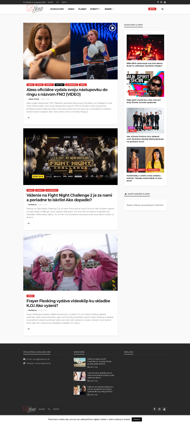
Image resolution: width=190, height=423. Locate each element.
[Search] (162, 9)
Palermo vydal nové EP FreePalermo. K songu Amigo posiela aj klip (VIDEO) (99, 361)
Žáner (108, 9)
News (30, 85)
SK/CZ (139, 128)
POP (155, 128)
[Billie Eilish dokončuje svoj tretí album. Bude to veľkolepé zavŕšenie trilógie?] (145, 47)
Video (71, 9)
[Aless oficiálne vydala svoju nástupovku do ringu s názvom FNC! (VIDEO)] (70, 51)
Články (82, 9)
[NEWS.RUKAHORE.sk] (35, 9)
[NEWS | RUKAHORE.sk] (29, 409)
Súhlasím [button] (136, 419)
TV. (57, 2)
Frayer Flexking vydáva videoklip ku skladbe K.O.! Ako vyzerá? (68, 303)
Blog (152, 9)
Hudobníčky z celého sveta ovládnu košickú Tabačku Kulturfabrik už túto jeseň (144, 178)
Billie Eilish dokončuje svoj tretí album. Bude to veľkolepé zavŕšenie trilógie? (145, 64)
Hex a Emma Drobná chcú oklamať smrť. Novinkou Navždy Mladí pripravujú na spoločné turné (145, 139)
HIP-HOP (59, 85)
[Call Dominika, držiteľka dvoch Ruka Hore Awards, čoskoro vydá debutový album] (80, 376)
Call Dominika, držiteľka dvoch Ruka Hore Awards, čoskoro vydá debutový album (101, 375)
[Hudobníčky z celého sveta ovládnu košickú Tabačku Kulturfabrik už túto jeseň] (145, 160)
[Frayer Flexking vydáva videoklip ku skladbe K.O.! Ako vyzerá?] (70, 262)
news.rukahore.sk (43, 363)
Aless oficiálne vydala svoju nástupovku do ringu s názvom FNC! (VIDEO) (67, 92)
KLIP (131, 128)
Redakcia (32, 205)
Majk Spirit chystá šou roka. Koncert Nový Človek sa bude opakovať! (144, 101)
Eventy (94, 9)
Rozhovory (57, 9)
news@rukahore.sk (41, 359)
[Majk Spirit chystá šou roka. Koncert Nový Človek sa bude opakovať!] (145, 84)
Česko (39, 85)
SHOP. (50, 2)
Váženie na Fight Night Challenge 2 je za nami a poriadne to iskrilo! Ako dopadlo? (69, 197)
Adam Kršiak (33, 99)
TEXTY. (64, 2)
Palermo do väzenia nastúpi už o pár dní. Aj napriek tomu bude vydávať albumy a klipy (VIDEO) (101, 389)
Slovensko (72, 85)
